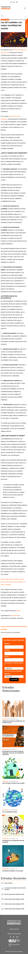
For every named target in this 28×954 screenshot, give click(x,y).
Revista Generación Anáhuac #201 (14, 904)
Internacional (5, 19)
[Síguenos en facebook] (11, 2)
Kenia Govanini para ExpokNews (10, 632)
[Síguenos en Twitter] (13, 2)
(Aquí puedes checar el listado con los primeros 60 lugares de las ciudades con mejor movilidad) (13, 581)
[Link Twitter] (14, 937)
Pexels (18, 610)
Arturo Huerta (8, 883)
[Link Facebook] (10, 937)
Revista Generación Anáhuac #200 (14, 909)
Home (2, 15)
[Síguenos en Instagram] (17, 2)
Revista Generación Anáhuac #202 (14, 899)
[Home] (6, 7)
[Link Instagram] (17, 937)
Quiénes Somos (14, 929)
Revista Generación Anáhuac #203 (14, 894)
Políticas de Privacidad (14, 933)
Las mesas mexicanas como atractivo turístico (15, 888)
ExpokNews (14, 615)
